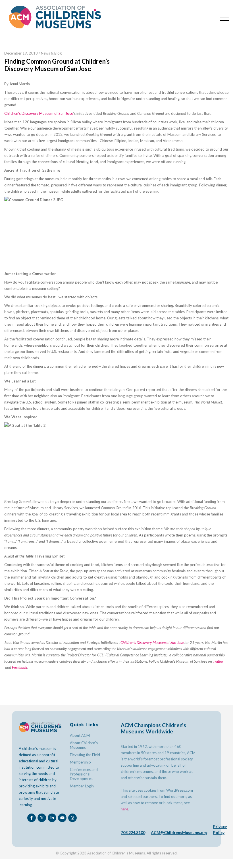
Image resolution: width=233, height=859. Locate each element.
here (124, 809)
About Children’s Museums (84, 745)
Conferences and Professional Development (84, 774)
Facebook (19, 667)
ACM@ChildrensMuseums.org (179, 832)
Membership (80, 762)
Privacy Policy (220, 829)
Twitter (218, 661)
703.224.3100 (133, 832)
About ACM (80, 735)
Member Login (82, 786)
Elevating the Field (85, 754)
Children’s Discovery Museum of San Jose (38, 113)
